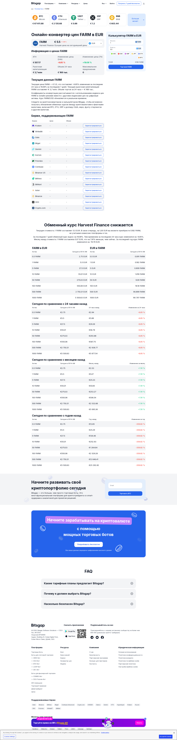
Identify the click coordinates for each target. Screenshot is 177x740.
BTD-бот (36, 664)
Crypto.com (81, 705)
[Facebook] (102, 637)
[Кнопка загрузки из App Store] (70, 636)
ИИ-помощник (36, 683)
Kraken (129, 705)
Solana (52, 729)
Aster (34, 705)
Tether (60, 729)
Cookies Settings (9, 736)
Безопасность (94, 655)
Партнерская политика (127, 664)
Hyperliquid (120, 705)
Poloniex (41, 708)
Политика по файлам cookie (128, 661)
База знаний (65, 655)
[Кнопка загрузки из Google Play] (70, 631)
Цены (33, 692)
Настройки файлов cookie (128, 667)
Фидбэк (63, 664)
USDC (73, 729)
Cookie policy (105, 732)
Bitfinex (49, 705)
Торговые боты (37, 652)
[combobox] (95, 43)
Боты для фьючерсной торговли (43, 673)
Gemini (106, 705)
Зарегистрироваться (93, 126)
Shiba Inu (44, 729)
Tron (66, 729)
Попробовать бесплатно (88, 544)
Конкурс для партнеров (98, 661)
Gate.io (98, 705)
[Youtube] (97, 637)
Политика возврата (125, 658)
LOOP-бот (37, 667)
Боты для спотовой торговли (42, 655)
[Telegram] (92, 637)
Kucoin (137, 705)
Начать (139, 723)
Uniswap (80, 729)
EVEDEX (90, 705)
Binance (41, 705)
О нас (91, 652)
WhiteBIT (50, 708)
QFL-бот (36, 670)
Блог (62, 652)
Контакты (93, 664)
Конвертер (39, 9)
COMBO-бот (37, 676)
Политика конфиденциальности (130, 655)
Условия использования (127, 652)
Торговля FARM (126, 67)
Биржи (62, 658)
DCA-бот (36, 661)
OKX (33, 708)
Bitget (56, 705)
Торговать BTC (125, 493)
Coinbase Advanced (68, 705)
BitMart (58, 708)
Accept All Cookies (165, 736)
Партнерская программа (98, 658)
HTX (112, 705)
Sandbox (35, 729)
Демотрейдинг (36, 689)
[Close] (145, 719)
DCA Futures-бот (39, 679)
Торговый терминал (38, 686)
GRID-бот (36, 658)
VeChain (89, 729)
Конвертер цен (66, 661)
